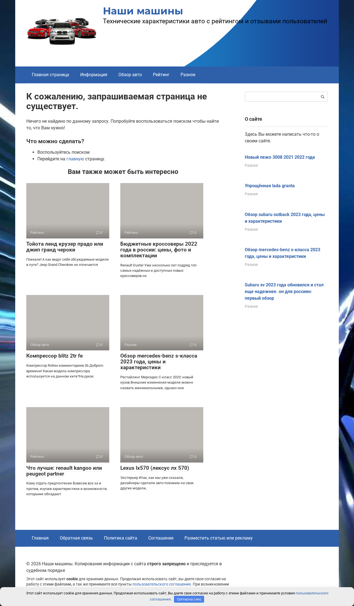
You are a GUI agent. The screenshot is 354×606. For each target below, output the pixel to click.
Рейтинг (161, 74)
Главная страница (50, 74)
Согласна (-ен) (189, 599)
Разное (188, 74)
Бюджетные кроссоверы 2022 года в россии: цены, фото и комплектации (158, 250)
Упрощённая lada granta (270, 185)
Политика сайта (120, 538)
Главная (40, 538)
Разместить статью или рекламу (218, 538)
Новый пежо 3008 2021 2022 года (280, 157)
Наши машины (143, 11)
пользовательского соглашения (161, 584)
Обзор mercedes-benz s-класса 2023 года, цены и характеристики (158, 362)
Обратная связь (76, 538)
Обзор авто (130, 74)
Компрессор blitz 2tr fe (54, 356)
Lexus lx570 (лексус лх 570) (154, 468)
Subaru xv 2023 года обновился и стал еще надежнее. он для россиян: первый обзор (284, 291)
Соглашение (160, 538)
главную (75, 158)
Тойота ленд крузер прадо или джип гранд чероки (64, 247)
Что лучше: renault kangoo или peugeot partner (64, 471)
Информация (93, 74)
